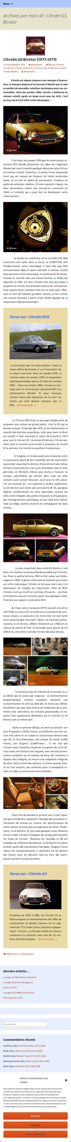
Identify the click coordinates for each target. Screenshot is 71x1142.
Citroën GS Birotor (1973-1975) (29, 59)
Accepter (35, 1116)
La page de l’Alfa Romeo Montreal (19, 977)
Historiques (36, 64)
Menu (6, 3)
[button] (66, 1080)
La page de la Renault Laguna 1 (18, 982)
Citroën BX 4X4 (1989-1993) (27, 1066)
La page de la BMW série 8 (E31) (18, 992)
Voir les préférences (35, 1134)
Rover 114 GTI (10, 987)
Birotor (51, 64)
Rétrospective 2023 (13, 997)
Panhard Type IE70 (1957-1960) (31, 1055)
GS (45, 68)
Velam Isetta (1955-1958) (37, 1061)
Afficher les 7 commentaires (20, 953)
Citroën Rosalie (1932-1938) (32, 1045)
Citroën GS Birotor (24, 68)
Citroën (60, 64)
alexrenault (29, 71)
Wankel (14, 71)
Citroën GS (8, 68)
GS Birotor (53, 68)
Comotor (38, 68)
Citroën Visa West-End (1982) (29, 1050)
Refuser (35, 1125)
